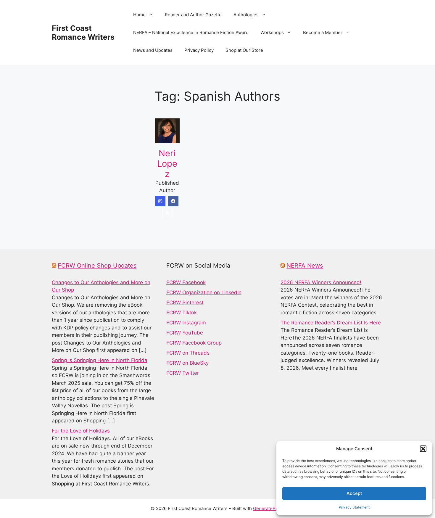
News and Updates (153, 50)
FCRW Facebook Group (194, 343)
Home (139, 14)
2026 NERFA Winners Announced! (321, 282)
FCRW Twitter (182, 373)
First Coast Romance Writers (83, 32)
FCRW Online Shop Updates (97, 265)
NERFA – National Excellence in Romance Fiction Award (191, 32)
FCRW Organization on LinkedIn (203, 292)
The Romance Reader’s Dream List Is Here (331, 323)
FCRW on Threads (188, 353)
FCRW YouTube (184, 333)
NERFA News (304, 265)
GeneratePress (269, 508)
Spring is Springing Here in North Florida (99, 360)
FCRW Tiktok (181, 313)
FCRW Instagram (186, 323)
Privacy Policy (199, 50)
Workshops (272, 32)
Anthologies (246, 14)
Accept (354, 493)
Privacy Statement (354, 507)
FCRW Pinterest (185, 302)
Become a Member (322, 32)
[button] (423, 449)
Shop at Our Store (244, 50)
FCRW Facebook (186, 282)
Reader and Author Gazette (193, 14)
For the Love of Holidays (81, 431)
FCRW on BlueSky (187, 363)
